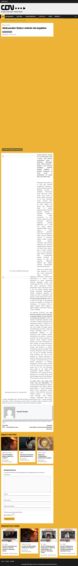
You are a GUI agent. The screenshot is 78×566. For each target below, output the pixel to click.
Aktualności (9, 16)
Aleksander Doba (9, 421)
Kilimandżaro (25, 421)
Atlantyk (16, 421)
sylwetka (44, 421)
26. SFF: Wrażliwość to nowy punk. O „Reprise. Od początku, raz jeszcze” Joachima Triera (48, 549)
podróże (35, 421)
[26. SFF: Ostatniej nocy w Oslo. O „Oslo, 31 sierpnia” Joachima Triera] (10, 535)
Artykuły (4, 25)
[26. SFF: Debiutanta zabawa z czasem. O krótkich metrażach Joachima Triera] (68, 535)
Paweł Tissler (13, 34)
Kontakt (57, 16)
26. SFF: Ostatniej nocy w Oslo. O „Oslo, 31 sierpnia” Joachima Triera (9, 548)
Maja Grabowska (13, 553)
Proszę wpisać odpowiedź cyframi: (13, 512)
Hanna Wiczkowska (7, 461)
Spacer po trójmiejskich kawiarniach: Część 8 (44, 456)
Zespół (7, 561)
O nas (2, 561)
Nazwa (6, 494)
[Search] (76, 16)
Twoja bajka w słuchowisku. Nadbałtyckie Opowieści (40, 427)
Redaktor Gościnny (25, 460)
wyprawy (49, 421)
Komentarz (7, 474)
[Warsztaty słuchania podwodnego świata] (27, 444)
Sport (50, 16)
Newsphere (42, 564)
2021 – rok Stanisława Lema (10, 426)
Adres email (7, 500)
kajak (20, 421)
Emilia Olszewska (43, 461)
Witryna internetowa (9, 506)
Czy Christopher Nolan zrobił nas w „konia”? (7, 456)
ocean (30, 421)
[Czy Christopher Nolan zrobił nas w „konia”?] (9, 444)
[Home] (3, 16)
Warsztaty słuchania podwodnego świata (26, 455)
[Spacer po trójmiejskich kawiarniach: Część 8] (45, 444)
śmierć (39, 421)
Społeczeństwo (30, 16)
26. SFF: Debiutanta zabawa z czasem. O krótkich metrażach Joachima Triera (66, 548)
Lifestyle (42, 16)
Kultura (19, 16)
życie (4, 422)
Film (7, 452)
